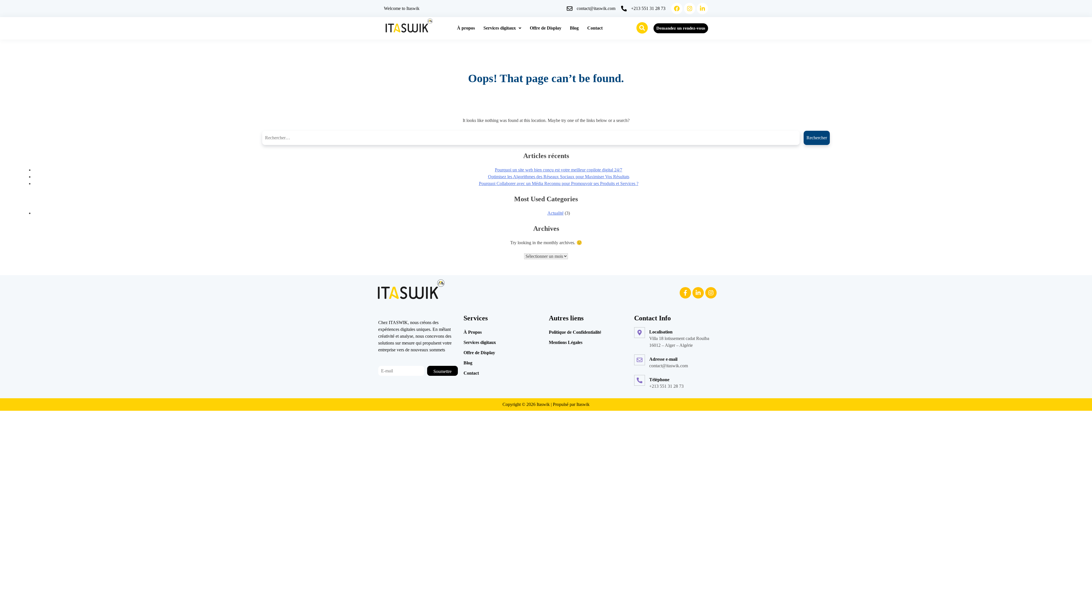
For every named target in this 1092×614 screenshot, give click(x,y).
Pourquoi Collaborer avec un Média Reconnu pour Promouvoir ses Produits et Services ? (558, 183)
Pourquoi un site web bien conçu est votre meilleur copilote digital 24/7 (558, 169)
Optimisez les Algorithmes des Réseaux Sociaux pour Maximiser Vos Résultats (558, 176)
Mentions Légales (565, 342)
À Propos (473, 332)
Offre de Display (545, 28)
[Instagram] (689, 8)
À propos (466, 28)
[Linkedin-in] (702, 8)
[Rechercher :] (533, 137)
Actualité (555, 213)
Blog (574, 28)
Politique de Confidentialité (575, 332)
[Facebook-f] (685, 292)
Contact (595, 28)
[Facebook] (676, 8)
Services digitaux (499, 28)
